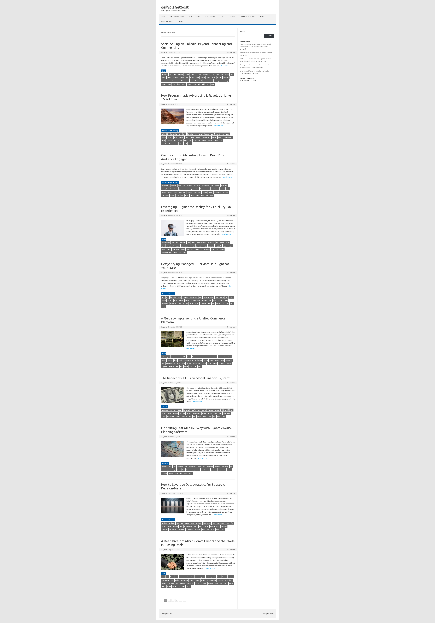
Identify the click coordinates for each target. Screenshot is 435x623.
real (175, 140)
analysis (173, 185)
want (187, 195)
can (213, 74)
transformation (167, 144)
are (175, 74)
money (210, 413)
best (199, 74)
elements (224, 185)
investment (170, 246)
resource (171, 583)
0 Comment (231, 52)
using (189, 84)
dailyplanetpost (175, 7)
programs (182, 192)
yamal (165, 52)
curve (193, 242)
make (208, 189)
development (215, 134)
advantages (166, 242)
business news (210, 17)
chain (215, 357)
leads (192, 77)
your (212, 84)
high (174, 470)
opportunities (227, 137)
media (203, 77)
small (191, 303)
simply (205, 192)
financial (226, 410)
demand (206, 134)
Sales (222, 17)
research (193, 81)
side (190, 140)
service (189, 192)
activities (165, 410)
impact (181, 137)
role (185, 140)
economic (218, 410)
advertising (165, 134)
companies (192, 466)
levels (198, 137)
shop (168, 249)
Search (242, 31)
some (205, 81)
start (210, 81)
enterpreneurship (177, 17)
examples (165, 189)
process (226, 77)
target (164, 84)
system (171, 366)
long (197, 77)
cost (217, 74)
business (197, 185)
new (219, 137)
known (192, 137)
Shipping (181, 22)
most (208, 77)
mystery (204, 300)
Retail (262, 17)
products (165, 81)
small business (194, 17)
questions (165, 303)
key (187, 77)
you (208, 84)
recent (180, 140)
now (214, 300)
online (164, 192)
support (203, 303)
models (198, 246)
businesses (206, 74)
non (227, 189)
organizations (215, 526)
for (222, 74)
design (217, 185)
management (206, 137)
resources (172, 529)
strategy (225, 81)
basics (187, 74)
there (178, 84)
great (169, 77)
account (164, 466)
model (192, 246)
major (187, 300)
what (194, 84)
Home (163, 17)
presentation (211, 580)
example (217, 466)
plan (163, 140)
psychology (228, 580)
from (227, 134)
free (192, 577)
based (187, 523)
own (175, 192)
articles (180, 74)
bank (179, 410)
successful (165, 195)
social (200, 81)
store (183, 249)
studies (164, 473)
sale (183, 363)
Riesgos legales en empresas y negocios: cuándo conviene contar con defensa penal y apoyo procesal (256, 46)
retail (163, 249)
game (227, 74)
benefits (193, 74)
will (199, 84)
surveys (210, 583)
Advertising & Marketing (170, 131)
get (232, 74)
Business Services (167, 22)
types (231, 583)
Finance (232, 17)
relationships (184, 81)
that (169, 84)
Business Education (248, 17)
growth (175, 77)
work (224, 416)
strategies (217, 81)
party (226, 300)
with (203, 84)
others (219, 77)
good (164, 77)
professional (174, 81)
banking (186, 410)
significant (196, 140)
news (213, 77)
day (204, 466)
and (170, 74)
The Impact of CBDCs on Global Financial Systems (196, 378)
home (228, 242)
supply (210, 140)
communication (208, 297)
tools (184, 84)
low (187, 470)
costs (222, 297)
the (174, 84)
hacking (182, 413)
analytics (165, 74)
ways (192, 195)
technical (207, 249)
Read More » (225, 66)
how (175, 137)
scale (179, 303)
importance (188, 526)
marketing (215, 189)
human (182, 77)
